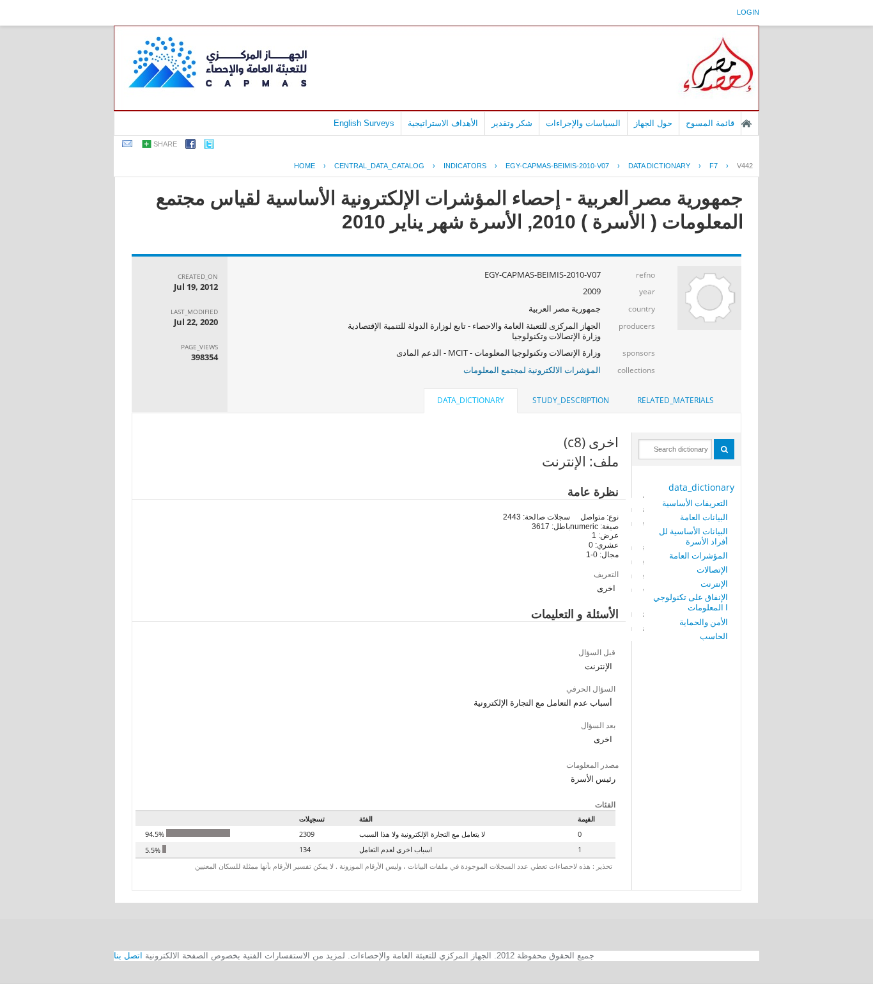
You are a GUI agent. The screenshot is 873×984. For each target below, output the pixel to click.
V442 (745, 166)
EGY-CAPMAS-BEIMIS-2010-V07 (557, 166)
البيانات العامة (704, 517)
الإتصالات (712, 569)
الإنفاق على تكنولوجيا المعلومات (690, 602)
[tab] (675, 400)
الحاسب (714, 636)
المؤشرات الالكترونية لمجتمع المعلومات (532, 370)
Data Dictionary (659, 166)
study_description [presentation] (570, 400)
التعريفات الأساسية (695, 503)
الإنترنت (714, 583)
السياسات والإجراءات (583, 123)
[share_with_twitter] (209, 146)
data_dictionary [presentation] (470, 400)
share (165, 144)
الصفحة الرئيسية (746, 123)
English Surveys (364, 123)
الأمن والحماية (703, 622)
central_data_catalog (379, 166)
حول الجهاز (653, 123)
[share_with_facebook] (190, 146)
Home (304, 166)
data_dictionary (701, 487)
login (748, 12)
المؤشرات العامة (698, 555)
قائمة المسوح (710, 123)
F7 (713, 166)
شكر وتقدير (511, 123)
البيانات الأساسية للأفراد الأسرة (693, 536)
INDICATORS (465, 166)
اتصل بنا (128, 955)
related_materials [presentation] (675, 400)
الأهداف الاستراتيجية (443, 123)
